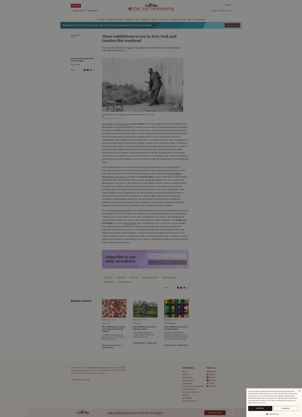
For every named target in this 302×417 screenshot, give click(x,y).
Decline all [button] (286, 408)
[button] (273, 414)
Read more (262, 403)
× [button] (299, 391)
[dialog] (274, 402)
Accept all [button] (260, 408)
